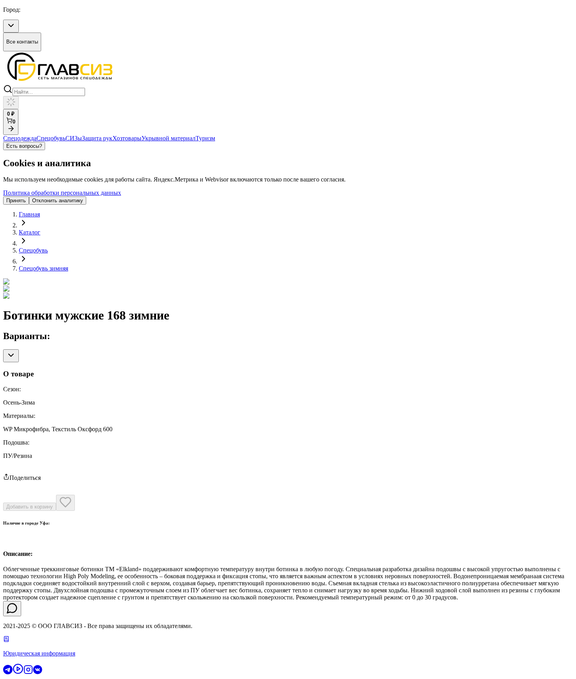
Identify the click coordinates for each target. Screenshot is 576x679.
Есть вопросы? (24, 146)
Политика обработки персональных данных (62, 192)
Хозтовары (126, 138)
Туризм (205, 138)
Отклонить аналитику (57, 200)
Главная (29, 214)
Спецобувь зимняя (43, 268)
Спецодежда (19, 138)
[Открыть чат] (12, 608)
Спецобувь (50, 138)
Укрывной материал (168, 138)
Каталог (29, 232)
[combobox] (11, 26)
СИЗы (73, 138)
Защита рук (97, 138)
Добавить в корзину (29, 507)
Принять (16, 200)
